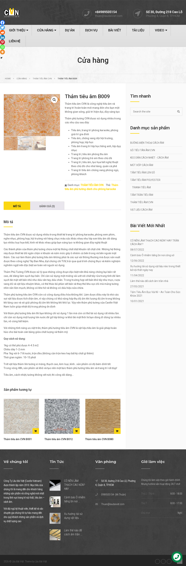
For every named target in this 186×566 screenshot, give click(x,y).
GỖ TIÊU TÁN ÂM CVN (142, 150)
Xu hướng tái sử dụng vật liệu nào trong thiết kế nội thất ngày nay (155, 268)
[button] (54, 100)
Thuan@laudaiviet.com (112, 504)
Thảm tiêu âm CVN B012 (59, 439)
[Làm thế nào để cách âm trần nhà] (57, 534)
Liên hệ (14, 41)
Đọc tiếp (36, 431)
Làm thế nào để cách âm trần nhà (149, 281)
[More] (2, 52)
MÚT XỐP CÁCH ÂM (141, 165)
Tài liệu (138, 30)
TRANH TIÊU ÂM (141, 187)
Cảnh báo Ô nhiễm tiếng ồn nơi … (74, 499)
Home (8, 78)
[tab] (17, 206)
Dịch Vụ (91, 30)
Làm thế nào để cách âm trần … (73, 532)
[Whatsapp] (2, 47)
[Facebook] (2, 22)
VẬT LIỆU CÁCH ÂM (141, 209)
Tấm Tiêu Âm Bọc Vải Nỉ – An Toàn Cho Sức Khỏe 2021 (155, 294)
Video (159, 30)
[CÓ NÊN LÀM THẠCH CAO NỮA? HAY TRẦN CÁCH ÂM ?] (57, 485)
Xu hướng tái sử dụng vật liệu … (73, 516)
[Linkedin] (2, 37)
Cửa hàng (45, 30)
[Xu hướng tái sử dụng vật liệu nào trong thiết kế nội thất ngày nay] (57, 518)
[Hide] (1, 57)
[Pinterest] (2, 42)
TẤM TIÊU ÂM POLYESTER (145, 180)
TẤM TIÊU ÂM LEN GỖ (142, 172)
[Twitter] (2, 27)
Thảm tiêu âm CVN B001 (18, 439)
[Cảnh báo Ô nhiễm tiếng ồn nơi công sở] (57, 501)
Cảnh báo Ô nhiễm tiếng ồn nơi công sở (152, 255)
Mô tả (17, 206)
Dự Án (69, 30)
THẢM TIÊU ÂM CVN (42, 78)
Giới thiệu (17, 30)
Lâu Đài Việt (18, 561)
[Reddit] (2, 32)
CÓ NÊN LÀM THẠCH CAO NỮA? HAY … (74, 485)
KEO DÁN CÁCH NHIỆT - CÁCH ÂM (149, 157)
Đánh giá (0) (47, 206)
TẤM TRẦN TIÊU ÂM (141, 194)
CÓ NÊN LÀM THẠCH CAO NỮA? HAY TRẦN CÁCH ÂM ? (154, 242)
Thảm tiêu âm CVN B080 (99, 439)
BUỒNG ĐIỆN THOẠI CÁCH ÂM (147, 142)
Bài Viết (114, 30)
